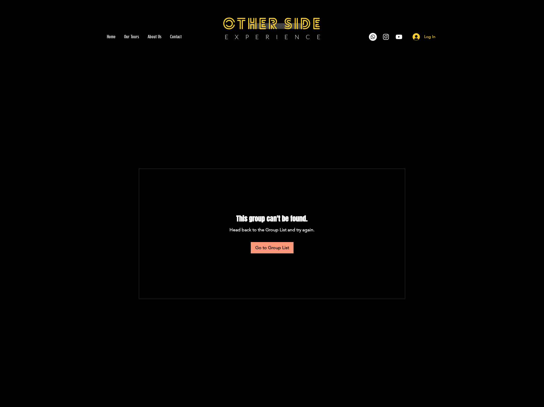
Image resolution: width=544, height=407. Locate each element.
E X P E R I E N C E (273, 37)
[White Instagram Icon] (386, 37)
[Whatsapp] (373, 37)
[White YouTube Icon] (399, 37)
